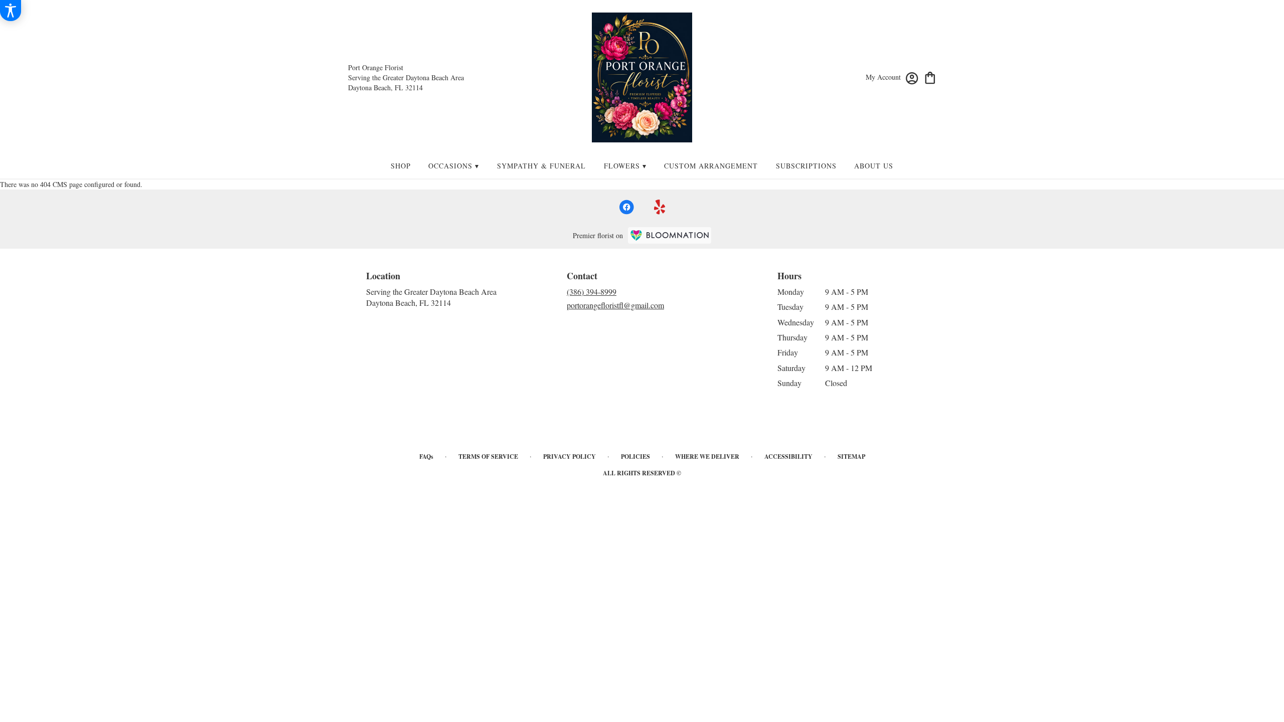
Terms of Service (488, 456)
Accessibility (788, 456)
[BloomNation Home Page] (669, 235)
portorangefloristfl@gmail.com (615, 305)
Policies (635, 456)
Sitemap (851, 456)
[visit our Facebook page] (626, 207)
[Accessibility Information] (10, 10)
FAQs (426, 456)
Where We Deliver (707, 456)
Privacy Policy (569, 456)
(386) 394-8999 (591, 291)
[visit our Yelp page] (660, 207)
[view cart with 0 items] (930, 77)
